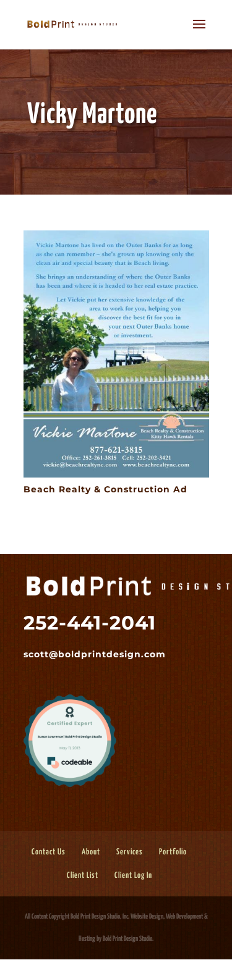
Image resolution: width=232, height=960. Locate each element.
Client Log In (133, 876)
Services (129, 852)
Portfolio (173, 852)
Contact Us (49, 852)
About (91, 852)
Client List (82, 876)
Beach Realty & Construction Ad (105, 489)
